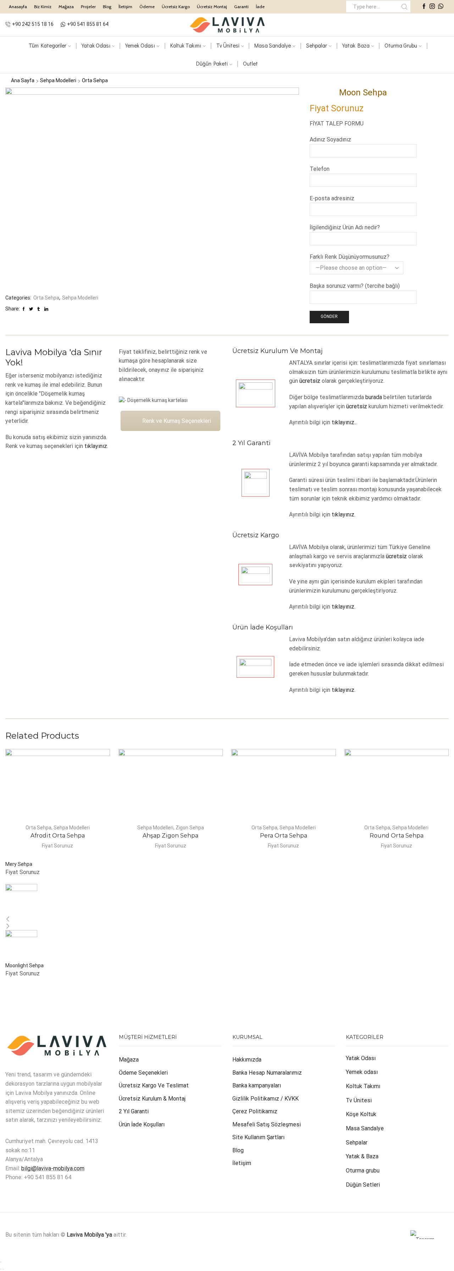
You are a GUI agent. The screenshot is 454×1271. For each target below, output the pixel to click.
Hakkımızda (246, 1059)
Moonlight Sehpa (24, 965)
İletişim (125, 6)
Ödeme (147, 6)
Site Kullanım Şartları (258, 1137)
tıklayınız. (96, 446)
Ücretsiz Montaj (212, 6)
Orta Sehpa (95, 80)
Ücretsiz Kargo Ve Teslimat (154, 1085)
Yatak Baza (356, 45)
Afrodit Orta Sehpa (58, 835)
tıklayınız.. (344, 422)
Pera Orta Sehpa (283, 835)
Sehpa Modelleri (58, 80)
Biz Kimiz (42, 6)
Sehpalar (316, 45)
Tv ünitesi (227, 45)
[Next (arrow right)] (3, 1269)
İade (260, 6)
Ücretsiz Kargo (176, 6)
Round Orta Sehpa (396, 835)
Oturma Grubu (400, 45)
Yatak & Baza (362, 1156)
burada (373, 397)
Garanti (241, 6)
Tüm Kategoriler (47, 45)
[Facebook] (424, 7)
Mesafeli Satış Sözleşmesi (266, 1124)
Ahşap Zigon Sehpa (170, 835)
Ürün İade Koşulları (142, 1124)
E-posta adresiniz (332, 198)
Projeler (88, 6)
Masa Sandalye (272, 45)
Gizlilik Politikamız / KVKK (265, 1098)
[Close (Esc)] (0, 1262)
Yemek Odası (140, 45)
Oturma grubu (363, 1170)
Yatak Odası (96, 45)
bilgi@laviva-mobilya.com (52, 1168)
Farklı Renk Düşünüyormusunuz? (349, 256)
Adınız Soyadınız (330, 139)
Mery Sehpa (18, 864)
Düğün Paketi (212, 63)
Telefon (320, 169)
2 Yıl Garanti (134, 1111)
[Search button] (404, 6)
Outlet (250, 63)
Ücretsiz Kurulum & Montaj (152, 1098)
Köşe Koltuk (361, 1114)
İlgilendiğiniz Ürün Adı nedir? (345, 227)
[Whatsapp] (440, 7)
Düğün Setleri (363, 1184)
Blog (107, 6)
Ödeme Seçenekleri (143, 1072)
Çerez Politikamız (254, 1111)
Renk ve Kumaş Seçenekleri (176, 421)
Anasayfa (18, 6)
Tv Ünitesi (359, 1100)
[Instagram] (432, 7)
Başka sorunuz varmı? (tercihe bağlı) (355, 285)
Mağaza (66, 6)
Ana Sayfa (22, 80)
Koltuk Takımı (185, 45)
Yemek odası (362, 1072)
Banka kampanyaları (256, 1085)
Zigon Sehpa (190, 827)
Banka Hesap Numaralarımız (267, 1072)
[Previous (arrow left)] (0, 1269)
